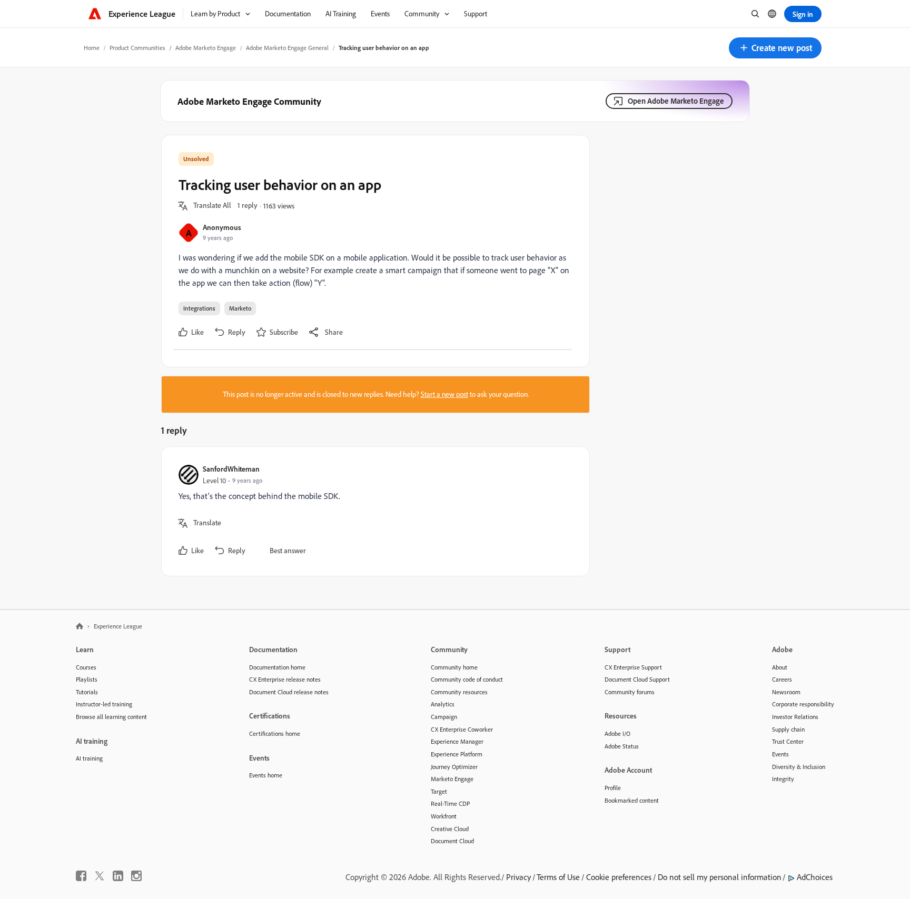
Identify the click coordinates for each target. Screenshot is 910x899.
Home (92, 48)
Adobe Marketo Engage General (287, 48)
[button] (775, 47)
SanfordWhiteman (231, 468)
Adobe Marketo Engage (205, 48)
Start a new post (444, 394)
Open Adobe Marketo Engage (676, 101)
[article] (372, 511)
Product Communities (137, 48)
